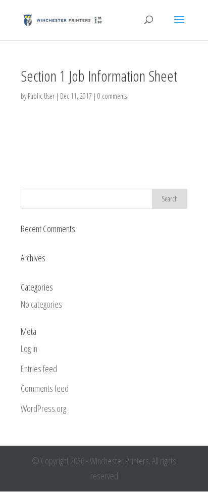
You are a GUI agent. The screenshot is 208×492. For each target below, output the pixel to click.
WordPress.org (43, 408)
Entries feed (39, 369)
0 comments (112, 96)
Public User (41, 96)
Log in (29, 348)
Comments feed (45, 388)
